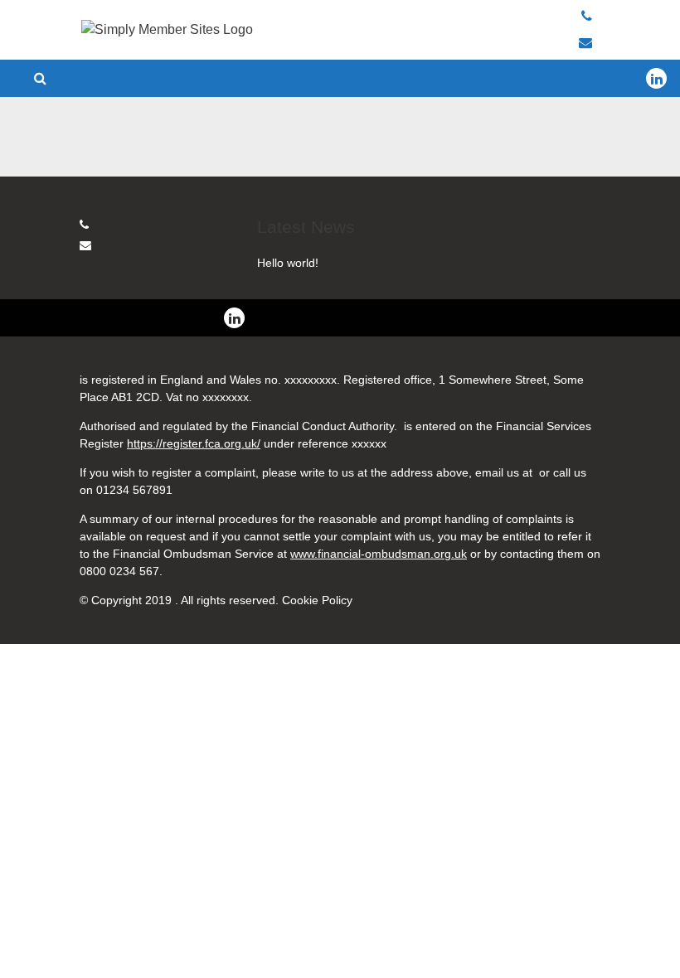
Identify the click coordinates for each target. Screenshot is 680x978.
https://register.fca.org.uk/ (193, 443)
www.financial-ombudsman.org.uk (378, 553)
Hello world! (287, 262)
